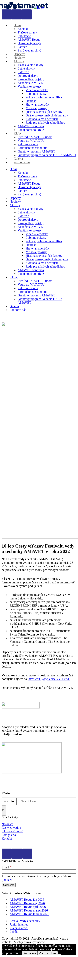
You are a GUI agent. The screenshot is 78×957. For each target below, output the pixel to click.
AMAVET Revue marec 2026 (29, 910)
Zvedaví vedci (19, 928)
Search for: (9, 801)
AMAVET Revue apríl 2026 (28, 906)
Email (7, 867)
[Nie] (59, 954)
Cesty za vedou (11, 827)
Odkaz (7, 879)
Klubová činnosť (12, 831)
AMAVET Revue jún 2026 (27, 899)
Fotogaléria (9, 835)
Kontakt (7, 838)
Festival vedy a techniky (25, 921)
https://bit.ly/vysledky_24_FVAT (49, 679)
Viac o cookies (47, 953)
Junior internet (19, 924)
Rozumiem (29, 953)
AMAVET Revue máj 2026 (27, 903)
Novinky (7, 824)
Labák (14, 931)
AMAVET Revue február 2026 (29, 914)
